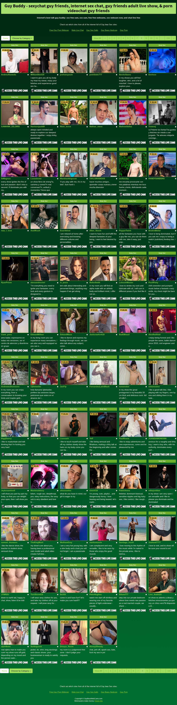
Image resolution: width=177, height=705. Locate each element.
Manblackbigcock (68, 178)
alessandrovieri (38, 282)
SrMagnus (6, 178)
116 (168, 38)
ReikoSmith (94, 282)
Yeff (91, 438)
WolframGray (66, 542)
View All (97, 38)
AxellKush (35, 230)
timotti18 (93, 490)
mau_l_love (6, 230)
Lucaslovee (36, 178)
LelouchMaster (126, 282)
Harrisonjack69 (38, 126)
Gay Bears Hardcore (109, 30)
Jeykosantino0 (8, 490)
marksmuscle (95, 542)
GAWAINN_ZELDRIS (10, 126)
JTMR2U (5, 594)
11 (157, 38)
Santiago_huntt (126, 542)
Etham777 (123, 594)
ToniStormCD (37, 594)
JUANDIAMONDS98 (157, 438)
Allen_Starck (95, 230)
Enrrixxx (152, 74)
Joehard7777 (155, 542)
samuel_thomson (9, 542)
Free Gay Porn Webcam (59, 30)
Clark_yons (6, 334)
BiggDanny (6, 438)
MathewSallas (125, 126)
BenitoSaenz (125, 74)
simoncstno (154, 386)
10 (151, 38)
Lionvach (64, 438)
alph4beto (6, 646)
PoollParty (153, 282)
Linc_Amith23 (155, 594)
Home (5, 38)
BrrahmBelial (155, 230)
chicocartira (65, 490)
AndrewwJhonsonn (10, 386)
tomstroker (124, 386)
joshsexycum (66, 74)
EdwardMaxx (66, 334)
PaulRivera (124, 438)
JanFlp (63, 386)
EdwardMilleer (37, 334)
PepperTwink (125, 230)
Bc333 (63, 594)
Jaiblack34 (36, 438)
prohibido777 (95, 74)
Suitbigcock (36, 646)
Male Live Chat (78, 30)
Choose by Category (21, 38)
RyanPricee (6, 282)
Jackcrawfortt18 (97, 334)
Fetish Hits (99, 701)
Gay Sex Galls (92, 30)
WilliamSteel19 (37, 74)
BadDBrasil (124, 334)
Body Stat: (14, 45)
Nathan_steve (95, 126)
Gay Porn (124, 30)
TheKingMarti (37, 542)
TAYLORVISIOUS (97, 178)
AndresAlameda (8, 74)
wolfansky (124, 178)
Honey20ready (96, 646)
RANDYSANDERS (157, 178)
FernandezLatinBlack (99, 386)
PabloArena (124, 490)
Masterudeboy (37, 490)
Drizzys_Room (66, 646)
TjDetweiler (36, 386)
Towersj (152, 126)
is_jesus (64, 282)
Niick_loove (65, 126)
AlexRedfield (155, 334)
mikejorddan (154, 490)
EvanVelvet (65, 230)
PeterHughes (95, 594)
